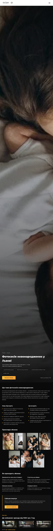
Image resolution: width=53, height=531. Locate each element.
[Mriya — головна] (7, 3)
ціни (6, 529)
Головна (3, 352)
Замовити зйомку (8, 377)
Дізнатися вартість (11, 506)
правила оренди (11, 529)
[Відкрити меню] (49, 2)
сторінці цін (7, 502)
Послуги (8, 352)
